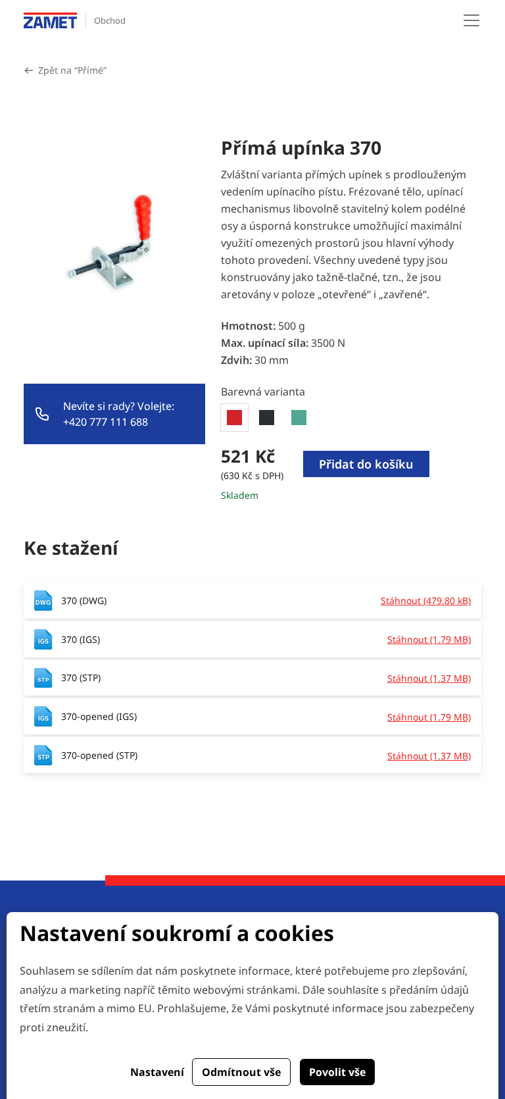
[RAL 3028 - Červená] (234, 417)
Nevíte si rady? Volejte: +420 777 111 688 (118, 414)
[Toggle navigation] (471, 20)
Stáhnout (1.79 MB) (429, 639)
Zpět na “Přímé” (72, 70)
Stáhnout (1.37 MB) (429, 678)
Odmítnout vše (241, 1072)
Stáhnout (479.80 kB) (426, 600)
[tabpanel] (351, 473)
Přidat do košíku (366, 464)
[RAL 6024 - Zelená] (298, 417)
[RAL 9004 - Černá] (266, 417)
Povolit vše (337, 1072)
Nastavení (157, 1072)
